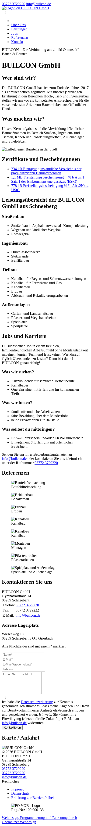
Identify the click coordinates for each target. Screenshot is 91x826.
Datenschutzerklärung (37, 702)
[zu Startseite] (25, 8)
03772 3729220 (13, 4)
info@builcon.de (38, 4)
